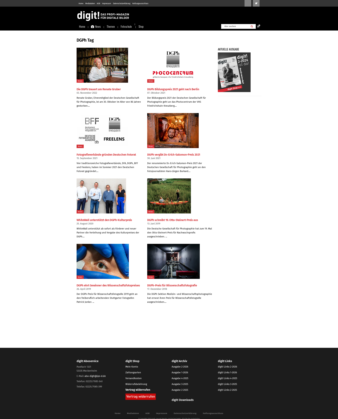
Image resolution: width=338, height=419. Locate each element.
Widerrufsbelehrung (136, 384)
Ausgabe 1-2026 (180, 372)
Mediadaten (90, 3)
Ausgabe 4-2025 (180, 378)
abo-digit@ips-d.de (95, 376)
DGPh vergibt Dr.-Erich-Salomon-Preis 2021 (173, 154)
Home (81, 3)
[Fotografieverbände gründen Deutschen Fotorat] (109, 130)
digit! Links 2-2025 (227, 389)
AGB (98, 3)
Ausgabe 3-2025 (180, 384)
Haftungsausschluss (140, 3)
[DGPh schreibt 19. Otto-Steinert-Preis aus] (179, 195)
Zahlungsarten (133, 372)
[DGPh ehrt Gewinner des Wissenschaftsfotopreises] (109, 261)
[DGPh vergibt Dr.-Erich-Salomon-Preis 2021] (179, 130)
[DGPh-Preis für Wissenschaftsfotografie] (179, 261)
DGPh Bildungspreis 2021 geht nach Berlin (173, 89)
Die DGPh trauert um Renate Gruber (99, 89)
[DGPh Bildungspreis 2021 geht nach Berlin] (179, 65)
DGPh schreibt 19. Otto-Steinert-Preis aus (172, 220)
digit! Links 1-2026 (227, 372)
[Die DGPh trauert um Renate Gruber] (109, 65)
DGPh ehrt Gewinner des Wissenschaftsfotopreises (108, 285)
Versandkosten (133, 378)
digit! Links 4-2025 (227, 378)
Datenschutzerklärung (121, 3)
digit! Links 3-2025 (227, 384)
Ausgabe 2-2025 (180, 389)
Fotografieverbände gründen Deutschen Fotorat (106, 154)
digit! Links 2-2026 (227, 366)
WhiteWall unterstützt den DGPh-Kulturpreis (104, 220)
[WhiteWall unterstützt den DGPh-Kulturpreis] (109, 195)
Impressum (106, 3)
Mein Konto (131, 366)
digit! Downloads (183, 400)
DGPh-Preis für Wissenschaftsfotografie (172, 285)
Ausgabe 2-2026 (180, 366)
